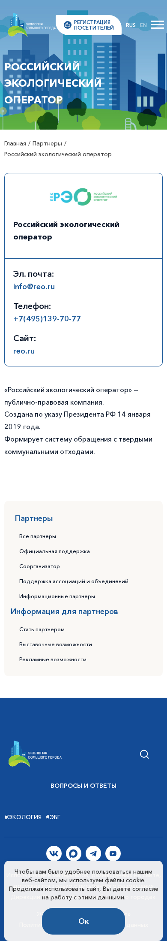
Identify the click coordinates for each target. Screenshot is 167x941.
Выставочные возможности (55, 644)
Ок (83, 921)
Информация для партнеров (64, 611)
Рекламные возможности (52, 659)
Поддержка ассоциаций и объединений (73, 581)
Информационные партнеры (57, 596)
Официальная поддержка (54, 551)
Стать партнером (42, 629)
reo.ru (24, 351)
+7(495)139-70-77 (47, 319)
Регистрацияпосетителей (94, 25)
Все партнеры (37, 536)
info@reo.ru (34, 286)
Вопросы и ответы (83, 786)
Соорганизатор (39, 566)
